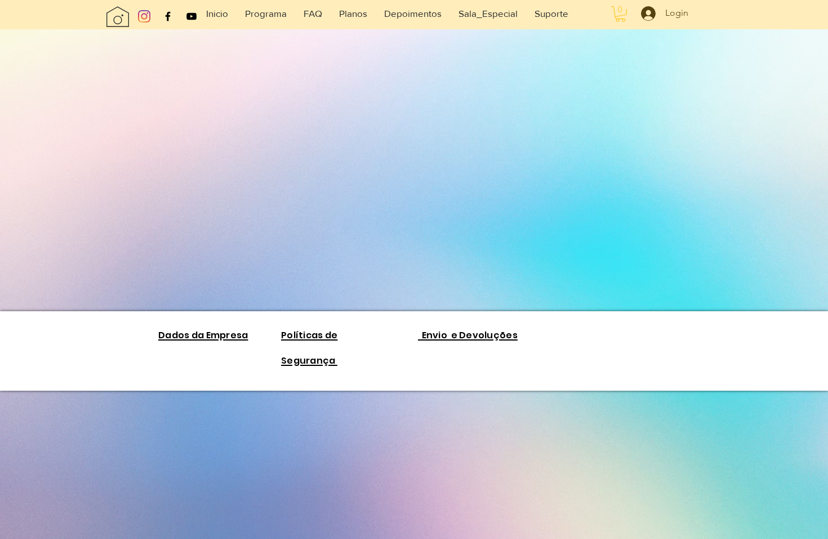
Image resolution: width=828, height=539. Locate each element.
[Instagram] (144, 16)
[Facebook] (168, 16)
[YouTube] (191, 16)
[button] (488, 13)
